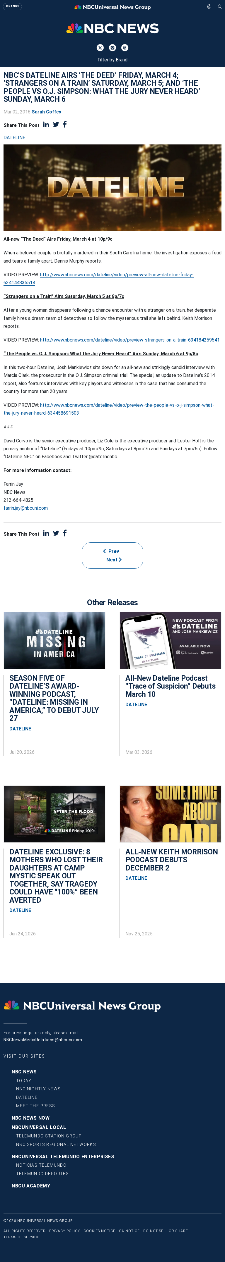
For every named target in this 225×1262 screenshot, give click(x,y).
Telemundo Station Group (49, 1136)
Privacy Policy (64, 1231)
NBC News (24, 1072)
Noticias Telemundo (41, 1165)
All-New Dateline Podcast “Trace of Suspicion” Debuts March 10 (170, 686)
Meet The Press (35, 1106)
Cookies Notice (99, 1231)
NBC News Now (31, 1118)
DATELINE (27, 1097)
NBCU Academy (31, 1186)
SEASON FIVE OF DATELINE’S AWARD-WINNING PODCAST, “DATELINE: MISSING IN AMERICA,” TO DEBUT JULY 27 (53, 698)
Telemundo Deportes (42, 1173)
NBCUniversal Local (39, 1127)
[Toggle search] (220, 6)
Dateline (14, 137)
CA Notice (129, 1231)
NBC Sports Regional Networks (56, 1144)
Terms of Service (21, 1237)
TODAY (23, 1080)
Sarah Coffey (46, 112)
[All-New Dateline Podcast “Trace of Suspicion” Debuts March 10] (170, 643)
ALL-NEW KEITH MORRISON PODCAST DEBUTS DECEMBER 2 (171, 860)
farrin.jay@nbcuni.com (26, 508)
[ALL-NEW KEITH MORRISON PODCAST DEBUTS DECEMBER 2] (170, 817)
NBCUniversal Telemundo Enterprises (63, 1156)
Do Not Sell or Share (165, 1231)
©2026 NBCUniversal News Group (38, 1221)
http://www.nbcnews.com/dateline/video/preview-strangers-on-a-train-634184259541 (130, 340)
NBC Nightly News (38, 1089)
